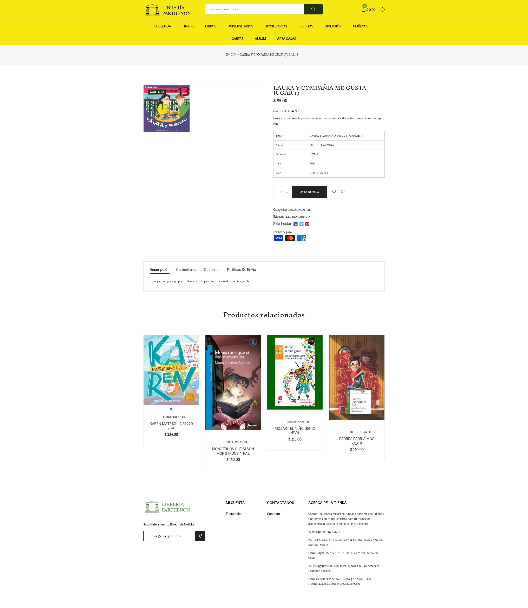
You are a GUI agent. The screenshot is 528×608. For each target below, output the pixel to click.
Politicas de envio (241, 270)
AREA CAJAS (286, 39)
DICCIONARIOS (276, 26)
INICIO (188, 26)
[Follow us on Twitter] (301, 224)
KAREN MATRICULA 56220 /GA (171, 425)
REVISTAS (305, 26)
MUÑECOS (360, 26)
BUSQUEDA (162, 26)
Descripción (160, 270)
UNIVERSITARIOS (240, 26)
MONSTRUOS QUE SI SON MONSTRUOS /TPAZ (233, 451)
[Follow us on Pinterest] (307, 224)
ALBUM (260, 39)
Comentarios (186, 270)
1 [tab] (171, 409)
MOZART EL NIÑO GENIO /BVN (295, 430)
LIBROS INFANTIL (299, 210)
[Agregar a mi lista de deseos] (334, 192)
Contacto (273, 514)
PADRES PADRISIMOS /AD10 (356, 441)
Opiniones (212, 270)
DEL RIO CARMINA (298, 217)
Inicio (231, 55)
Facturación (234, 514)
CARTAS (238, 39)
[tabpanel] (171, 370)
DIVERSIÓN (333, 26)
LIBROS (210, 26)
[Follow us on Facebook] (295, 224)
